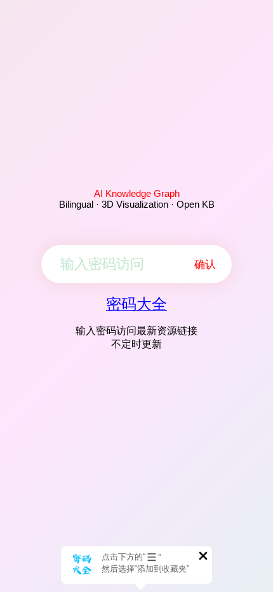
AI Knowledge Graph (137, 193)
